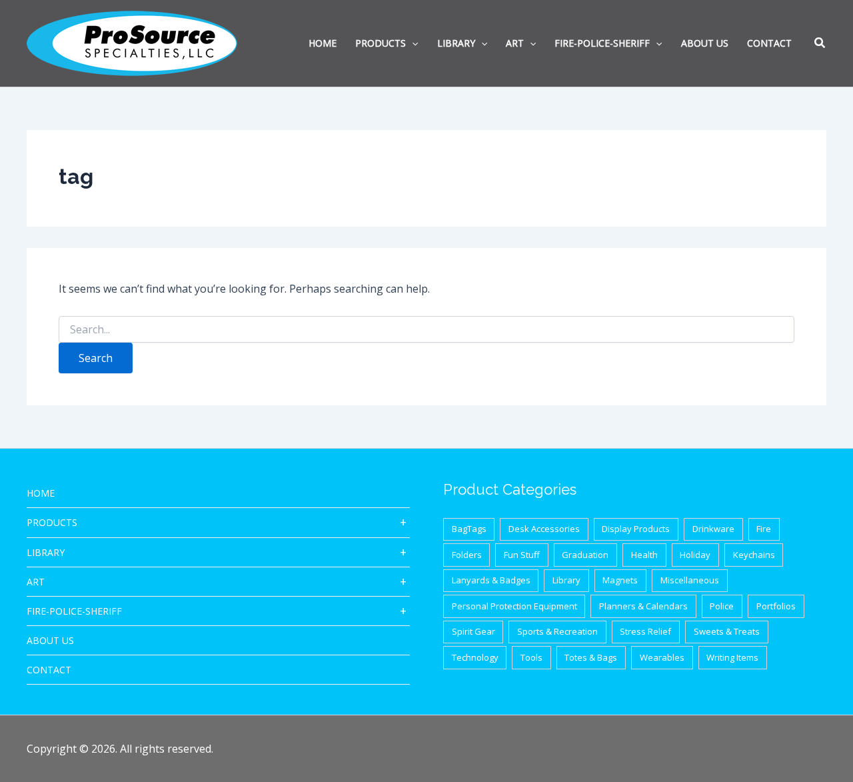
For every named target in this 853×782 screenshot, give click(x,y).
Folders (467, 555)
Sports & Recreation (557, 631)
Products (52, 522)
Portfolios (776, 606)
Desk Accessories (544, 529)
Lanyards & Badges (491, 580)
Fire (763, 529)
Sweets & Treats (727, 631)
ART (36, 581)
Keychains (754, 555)
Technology (475, 657)
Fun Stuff (522, 555)
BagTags (469, 529)
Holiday (695, 555)
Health (644, 555)
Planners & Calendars (643, 606)
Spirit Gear (473, 631)
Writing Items (732, 657)
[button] (820, 44)
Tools (531, 657)
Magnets (620, 580)
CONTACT (49, 669)
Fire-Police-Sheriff (74, 611)
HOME (41, 493)
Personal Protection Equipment (514, 606)
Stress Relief (645, 631)
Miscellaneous (689, 580)
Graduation (585, 555)
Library (46, 552)
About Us (50, 640)
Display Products (636, 529)
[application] (412, 43)
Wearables (662, 657)
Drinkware (713, 529)
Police (722, 606)
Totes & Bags (590, 657)
